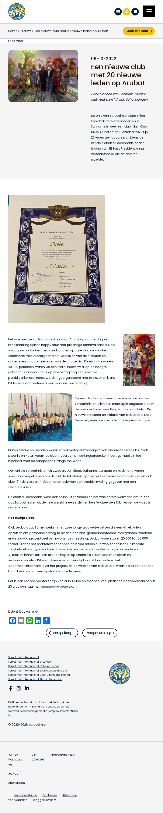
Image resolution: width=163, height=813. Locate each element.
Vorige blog (62, 633)
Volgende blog (99, 633)
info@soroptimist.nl (63, 754)
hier (124, 502)
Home (12, 31)
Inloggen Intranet (44, 800)
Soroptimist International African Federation (35, 679)
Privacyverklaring (25, 795)
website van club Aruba (96, 566)
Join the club (137, 31)
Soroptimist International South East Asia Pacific (37, 670)
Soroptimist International (23, 657)
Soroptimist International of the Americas (33, 666)
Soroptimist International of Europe (29, 661)
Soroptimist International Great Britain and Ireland (39, 675)
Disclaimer (49, 795)
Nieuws (26, 31)
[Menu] (149, 11)
